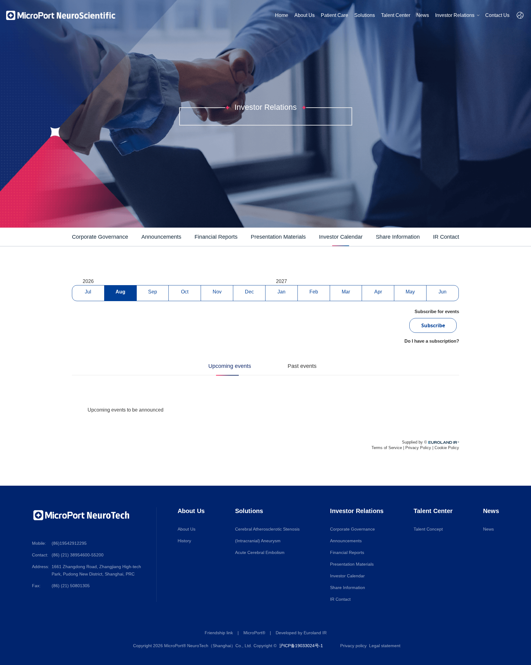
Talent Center (395, 15)
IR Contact (340, 599)
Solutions (364, 15)
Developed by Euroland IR (301, 632)
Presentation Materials (352, 564)
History (184, 540)
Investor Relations (454, 15)
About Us (304, 15)
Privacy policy (353, 645)
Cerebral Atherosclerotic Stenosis (267, 529)
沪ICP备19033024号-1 (301, 645)
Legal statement (384, 645)
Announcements (346, 540)
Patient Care (334, 15)
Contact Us (497, 15)
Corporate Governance (352, 529)
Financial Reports (347, 552)
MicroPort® (254, 632)
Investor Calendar (347, 575)
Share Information (347, 587)
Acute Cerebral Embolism (260, 552)
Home (281, 15)
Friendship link (219, 632)
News (422, 15)
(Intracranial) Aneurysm (258, 540)
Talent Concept (428, 529)
